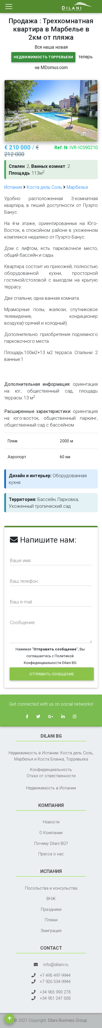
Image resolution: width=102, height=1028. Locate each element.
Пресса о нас (51, 853)
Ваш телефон (24, 581)
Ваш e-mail (21, 602)
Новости (51, 821)
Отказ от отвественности (51, 775)
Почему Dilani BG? (51, 843)
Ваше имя (20, 560)
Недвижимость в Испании (51, 788)
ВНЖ (51, 898)
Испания (13, 187)
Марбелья (77, 187)
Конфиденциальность (51, 769)
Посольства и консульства (51, 888)
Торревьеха (77, 759)
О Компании (51, 832)
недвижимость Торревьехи (43, 57)
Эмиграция (51, 930)
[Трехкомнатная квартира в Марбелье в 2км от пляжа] (51, 110)
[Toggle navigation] (8, 6)
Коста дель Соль (44, 187)
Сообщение (22, 622)
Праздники (51, 909)
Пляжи (51, 919)
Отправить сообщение (51, 674)
